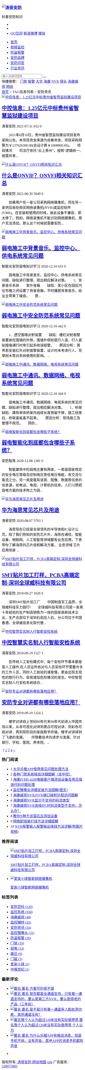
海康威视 (20, 917)
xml (49, 1062)
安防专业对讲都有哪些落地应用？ (41, 702)
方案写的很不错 (38, 988)
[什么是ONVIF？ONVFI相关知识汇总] (32, 164)
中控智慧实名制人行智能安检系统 (41, 642)
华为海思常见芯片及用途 (30, 510)
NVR (55, 81)
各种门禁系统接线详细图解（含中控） (42, 774)
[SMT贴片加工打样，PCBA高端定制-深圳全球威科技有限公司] (42, 564)
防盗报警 (17, 52)
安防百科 (21, 907)
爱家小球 (19, 964)
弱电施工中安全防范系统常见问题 (41, 315)
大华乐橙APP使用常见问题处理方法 (40, 769)
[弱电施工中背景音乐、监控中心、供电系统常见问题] (42, 237)
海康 (47, 81)
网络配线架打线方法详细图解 (35, 821)
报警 (31, 81)
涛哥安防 (24, 1062)
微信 (41, 33)
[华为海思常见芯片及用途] (23, 499)
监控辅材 (20, 922)
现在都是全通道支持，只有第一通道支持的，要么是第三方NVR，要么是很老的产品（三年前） (46, 999)
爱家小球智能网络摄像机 (29, 887)
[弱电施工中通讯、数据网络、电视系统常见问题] (40, 364)
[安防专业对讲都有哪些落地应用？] (30, 691)
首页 (13, 42)
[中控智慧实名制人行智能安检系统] (30, 631)
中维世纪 (19, 969)
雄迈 (16, 954)
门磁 (16, 959)
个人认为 (46, 1025)
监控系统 (21, 912)
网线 (9, 87)
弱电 (17, 948)
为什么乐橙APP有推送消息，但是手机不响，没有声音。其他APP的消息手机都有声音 (46, 1041)
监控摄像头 (22, 933)
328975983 (9, 1066)
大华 (39, 81)
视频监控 (17, 47)
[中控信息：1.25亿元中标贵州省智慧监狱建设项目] (41, 97)
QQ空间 (16, 33)
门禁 (23, 81)
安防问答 (17, 63)
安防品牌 (17, 58)
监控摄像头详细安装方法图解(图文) (40, 790)
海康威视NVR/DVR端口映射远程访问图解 (45, 795)
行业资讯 (17, 68)
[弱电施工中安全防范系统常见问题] (30, 304)
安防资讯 (20, 927)
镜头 (63, 81)
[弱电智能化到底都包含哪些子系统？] (31, 432)
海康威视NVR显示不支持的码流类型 (41, 800)
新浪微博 (30, 33)
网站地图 (39, 1062)
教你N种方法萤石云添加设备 (35, 816)
